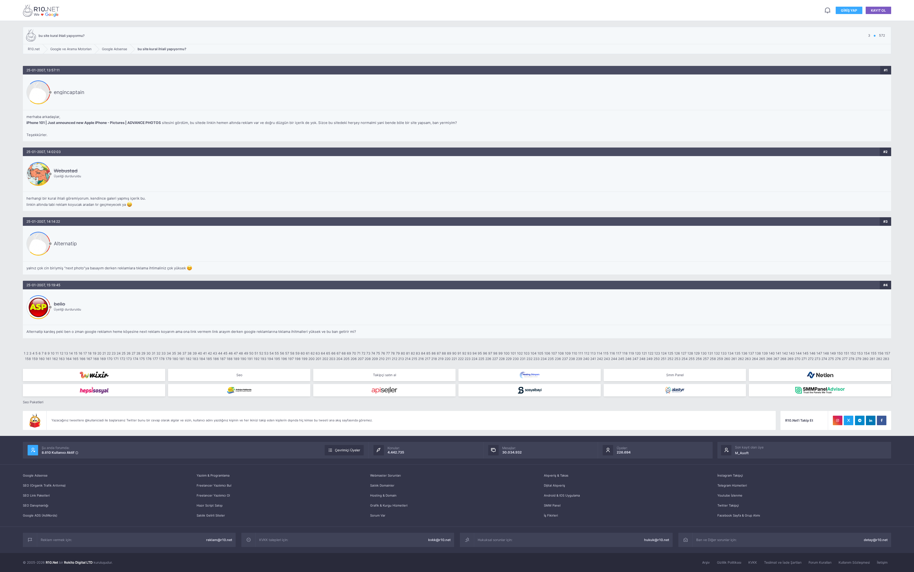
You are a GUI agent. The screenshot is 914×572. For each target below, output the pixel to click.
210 (382, 359)
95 (480, 353)
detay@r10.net (876, 540)
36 (179, 353)
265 (762, 359)
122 (650, 353)
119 (631, 353)
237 (565, 359)
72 (363, 353)
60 (303, 353)
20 (99, 353)
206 (354, 359)
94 (474, 353)
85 (428, 353)
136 (744, 353)
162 (55, 359)
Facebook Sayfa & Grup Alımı (738, 515)
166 (82, 359)
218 (434, 359)
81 (408, 353)
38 (189, 353)
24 (119, 353)
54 (271, 353)
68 (344, 353)
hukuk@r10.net (656, 540)
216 (421, 359)
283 (886, 359)
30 (148, 353)
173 (129, 359)
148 (826, 353)
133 (724, 353)
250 (657, 359)
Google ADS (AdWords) (40, 515)
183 (195, 359)
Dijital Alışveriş (554, 485)
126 (677, 353)
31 (153, 353)
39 (195, 353)
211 (388, 359)
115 (606, 353)
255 (692, 359)
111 (580, 353)
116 (612, 353)
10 (53, 353)
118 (625, 353)
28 (138, 353)
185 (209, 359)
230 (516, 359)
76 (383, 353)
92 (464, 353)
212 (394, 359)
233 (536, 359)
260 (727, 359)
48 (241, 353)
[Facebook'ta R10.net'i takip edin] (881, 420)
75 (378, 353)
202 (325, 359)
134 (731, 353)
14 (71, 353)
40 (200, 353)
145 (806, 353)
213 (401, 359)
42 (210, 353)
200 (311, 359)
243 (607, 359)
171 (116, 359)
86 (434, 353)
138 (758, 353)
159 (35, 359)
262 (741, 359)
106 (547, 353)
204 (339, 359)
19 (94, 353)
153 (860, 353)
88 (444, 353)
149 (833, 353)
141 (778, 353)
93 (469, 353)
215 (414, 359)
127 (683, 353)
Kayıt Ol (878, 10)
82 (413, 353)
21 (104, 353)
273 (817, 359)
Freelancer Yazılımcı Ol (213, 495)
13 (66, 353)
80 (403, 353)
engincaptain (69, 92)
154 (867, 353)
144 (799, 353)
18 (90, 353)
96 (485, 353)
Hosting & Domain (383, 495)
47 (236, 353)
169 (103, 359)
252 (670, 359)
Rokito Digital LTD (78, 562)
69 (349, 353)
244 (614, 359)
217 (427, 359)
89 (449, 353)
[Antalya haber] (239, 390)
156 (881, 353)
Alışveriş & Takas (556, 475)
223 (468, 359)
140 (772, 353)
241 (593, 359)
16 (80, 353)
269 (790, 359)
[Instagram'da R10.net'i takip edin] (837, 420)
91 (459, 353)
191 (250, 359)
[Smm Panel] (94, 390)
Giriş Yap (849, 10)
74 (373, 353)
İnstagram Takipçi (730, 475)
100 (507, 353)
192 (256, 359)
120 (638, 353)
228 (502, 359)
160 (42, 359)
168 (96, 359)
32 (158, 353)
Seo (239, 375)
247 (635, 359)
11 (57, 353)
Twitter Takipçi (728, 505)
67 (339, 353)
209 (375, 359)
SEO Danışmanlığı (35, 505)
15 (76, 353)
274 (824, 359)
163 (62, 359)
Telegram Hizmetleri (732, 485)
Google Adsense (35, 475)
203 (332, 359)
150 (840, 353)
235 (551, 359)
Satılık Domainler (382, 485)
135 (737, 353)
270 (797, 359)
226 (488, 359)
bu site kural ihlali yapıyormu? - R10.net (42, 10)
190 (243, 359)
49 (246, 353)
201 (318, 359)
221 (454, 359)
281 (872, 359)
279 (858, 359)
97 (490, 353)
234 (544, 359)
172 (122, 359)
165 (76, 359)
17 (85, 353)
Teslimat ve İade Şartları (782, 562)
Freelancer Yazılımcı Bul (214, 485)
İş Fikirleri (551, 515)
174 (135, 359)
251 (663, 359)
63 (318, 353)
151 (846, 353)
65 (328, 353)
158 (28, 359)
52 (261, 353)
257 (706, 359)
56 (282, 353)
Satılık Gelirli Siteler (211, 515)
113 (593, 353)
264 (755, 359)
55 (277, 353)
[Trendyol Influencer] (94, 375)
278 (851, 359)
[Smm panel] (820, 390)
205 (346, 359)
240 (586, 359)
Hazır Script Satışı (210, 505)
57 (287, 353)
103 (527, 353)
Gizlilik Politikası (729, 562)
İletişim (882, 562)
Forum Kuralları (820, 562)
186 (216, 359)
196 (284, 359)
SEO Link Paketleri (36, 495)
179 (168, 359)
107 (554, 353)
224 (474, 359)
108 (561, 353)
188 (230, 359)
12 (61, 353)
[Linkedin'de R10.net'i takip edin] (870, 420)
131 (710, 353)
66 (333, 353)
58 (292, 353)
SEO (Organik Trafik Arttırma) (44, 485)
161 (48, 359)
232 (529, 359)
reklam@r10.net (219, 540)
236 (558, 359)
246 (628, 359)
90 (454, 353)
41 (205, 353)
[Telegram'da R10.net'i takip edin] (859, 420)
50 (251, 353)
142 (785, 353)
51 (256, 353)
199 (305, 359)
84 (423, 353)
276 (838, 359)
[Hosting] (529, 375)
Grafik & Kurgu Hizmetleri (388, 505)
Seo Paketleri (33, 402)
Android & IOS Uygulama (562, 495)
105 (540, 353)
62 (313, 353)
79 (398, 353)
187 (223, 359)
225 (481, 359)
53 (266, 353)
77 (388, 353)
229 (509, 359)
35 (174, 353)
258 (713, 359)
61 (308, 353)
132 (717, 353)
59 (297, 353)
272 (811, 359)
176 (149, 359)
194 (270, 359)
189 (236, 359)
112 (586, 353)
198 (298, 359)
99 (500, 353)
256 (699, 359)
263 (748, 359)
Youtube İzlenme (729, 495)
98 (495, 353)
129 (697, 353)
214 (408, 359)
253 (677, 359)
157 (887, 353)
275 (831, 359)
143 (792, 353)
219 (441, 359)
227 (495, 359)
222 (461, 359)
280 (865, 359)
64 (323, 353)
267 (776, 359)
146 (812, 353)
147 (819, 353)
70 (354, 353)
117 (618, 353)
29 (143, 353)
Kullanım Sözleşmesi (854, 562)
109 (568, 353)
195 (277, 359)
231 (523, 359)
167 (89, 359)
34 (169, 353)
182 (188, 359)
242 (600, 359)
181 (182, 359)
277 (845, 359)
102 (520, 353)
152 (853, 353)
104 (533, 353)
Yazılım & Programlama (213, 475)
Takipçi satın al (384, 375)
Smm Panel (675, 375)
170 (110, 359)
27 (133, 353)
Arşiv (706, 562)
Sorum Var (377, 515)
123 (657, 353)
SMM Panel (552, 505)
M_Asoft (742, 453)
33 (163, 353)
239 (579, 359)
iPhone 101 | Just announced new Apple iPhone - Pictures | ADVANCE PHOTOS (93, 122)
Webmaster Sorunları (385, 475)
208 (368, 359)
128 (690, 353)
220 (448, 359)
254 (684, 359)
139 (765, 353)
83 (418, 353)
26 (129, 353)
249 (649, 359)
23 (114, 353)
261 (734, 359)
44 (220, 353)
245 (621, 359)
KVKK (752, 562)
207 (361, 359)
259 (720, 359)
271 (804, 359)
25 (124, 353)
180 (175, 359)
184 (202, 359)
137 (751, 353)
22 (109, 353)
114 (599, 353)
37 (184, 353)
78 (393, 353)
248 (642, 359)
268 (783, 359)
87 (439, 353)
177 (155, 359)
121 (644, 353)
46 (230, 353)
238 (572, 359)
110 (574, 353)
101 (513, 353)
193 (263, 359)
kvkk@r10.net (439, 540)
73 (368, 353)
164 (69, 359)
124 (664, 353)
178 (162, 359)
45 (225, 353)
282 (879, 359)
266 (769, 359)
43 (215, 353)
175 (142, 359)
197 (291, 359)
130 (704, 353)
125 (670, 353)
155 (874, 353)
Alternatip (65, 243)
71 (359, 353)
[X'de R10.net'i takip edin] (848, 420)
